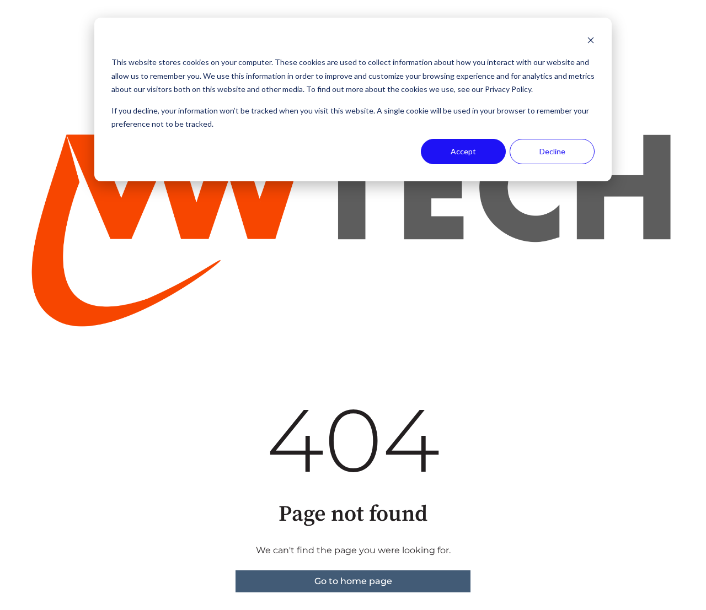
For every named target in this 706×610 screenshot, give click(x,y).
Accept (463, 151)
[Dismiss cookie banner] (591, 41)
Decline (552, 151)
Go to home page (353, 581)
